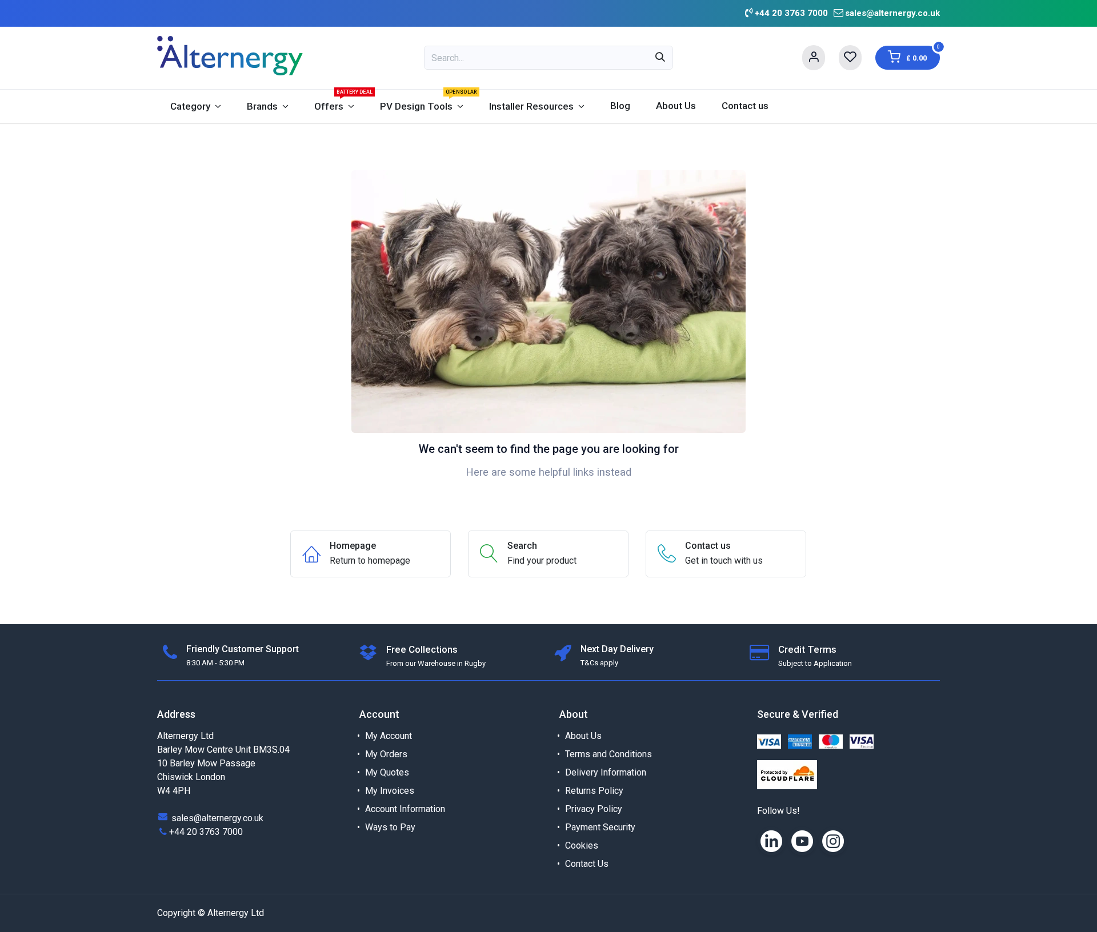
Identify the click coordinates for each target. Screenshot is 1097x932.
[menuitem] (195, 106)
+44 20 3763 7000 (206, 831)
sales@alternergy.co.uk (892, 13)
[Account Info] (813, 57)
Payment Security (600, 827)
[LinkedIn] (771, 841)
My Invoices (389, 790)
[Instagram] (833, 841)
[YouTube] (802, 841)
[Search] (660, 57)
